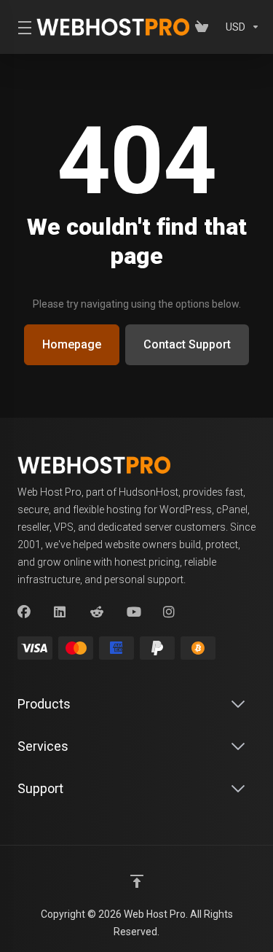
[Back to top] (137, 881)
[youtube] (133, 612)
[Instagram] (169, 612)
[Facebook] (24, 612)
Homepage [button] (71, 344)
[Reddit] (97, 612)
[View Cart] (204, 27)
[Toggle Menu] (18, 27)
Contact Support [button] (187, 344)
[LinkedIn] (60, 612)
